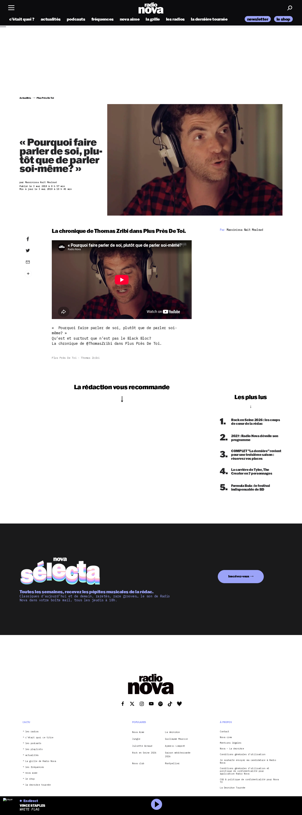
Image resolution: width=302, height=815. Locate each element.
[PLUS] (34, 273)
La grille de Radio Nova (40, 761)
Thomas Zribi (90, 358)
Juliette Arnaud (142, 745)
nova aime (130, 19)
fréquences (102, 19)
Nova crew (226, 737)
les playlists (34, 749)
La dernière (172, 731)
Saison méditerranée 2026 (177, 754)
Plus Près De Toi (64, 358)
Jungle (136, 738)
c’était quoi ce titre (39, 737)
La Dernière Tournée (232, 787)
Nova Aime (138, 731)
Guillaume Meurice (176, 738)
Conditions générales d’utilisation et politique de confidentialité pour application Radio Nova (244, 771)
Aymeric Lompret (175, 745)
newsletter (257, 19)
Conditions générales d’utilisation (242, 754)
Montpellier (172, 763)
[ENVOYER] (34, 262)
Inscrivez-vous (238, 576)
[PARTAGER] (34, 250)
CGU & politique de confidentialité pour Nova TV (249, 780)
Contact (224, 731)
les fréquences (34, 767)
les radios (175, 19)
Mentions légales (230, 743)
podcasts (76, 19)
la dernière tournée (209, 19)
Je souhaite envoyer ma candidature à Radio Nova (248, 761)
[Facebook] (34, 239)
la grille (153, 19)
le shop (283, 19)
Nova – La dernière (232, 748)
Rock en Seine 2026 (144, 752)
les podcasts (33, 743)
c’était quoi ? (22, 19)
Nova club (138, 763)
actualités (51, 19)
